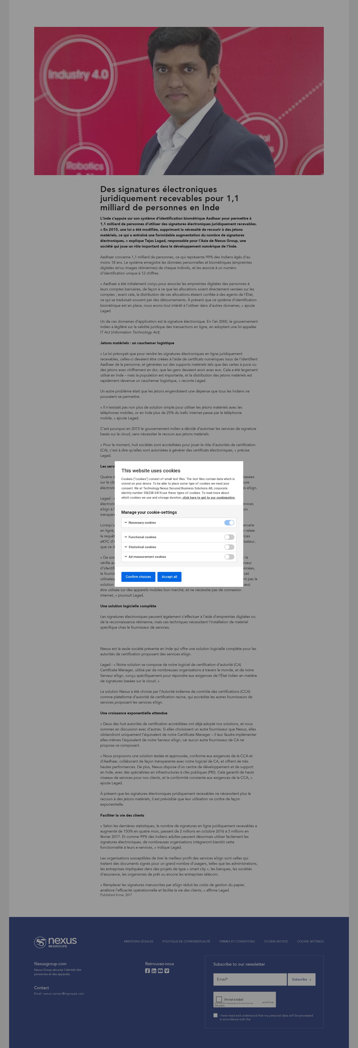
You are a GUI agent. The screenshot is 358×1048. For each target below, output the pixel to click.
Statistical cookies (142, 547)
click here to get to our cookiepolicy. (209, 497)
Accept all (169, 577)
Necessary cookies (142, 523)
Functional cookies (142, 537)
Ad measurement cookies (147, 557)
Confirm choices (138, 577)
